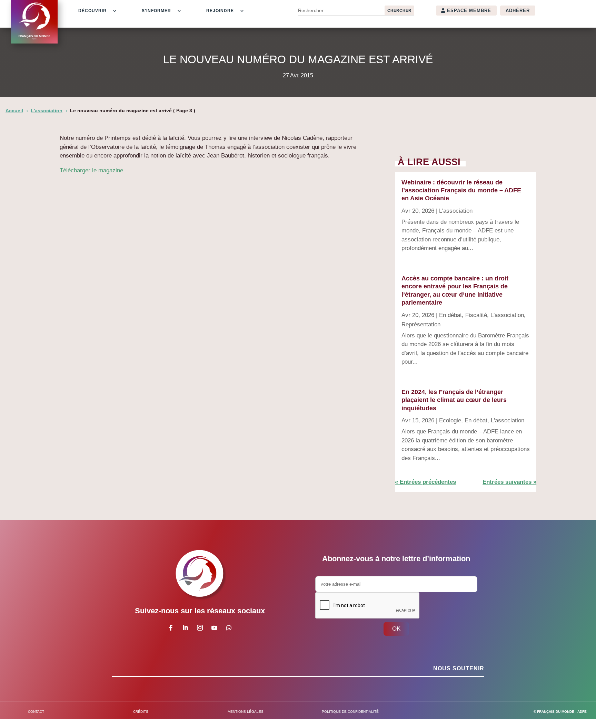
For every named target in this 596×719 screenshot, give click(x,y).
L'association (456, 211)
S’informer (156, 10)
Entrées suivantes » (509, 482)
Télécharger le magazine (91, 170)
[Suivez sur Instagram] (200, 628)
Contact (36, 711)
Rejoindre (220, 10)
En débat (450, 315)
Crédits (140, 711)
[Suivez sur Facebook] (171, 628)
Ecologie (450, 420)
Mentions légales (246, 711)
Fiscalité (476, 315)
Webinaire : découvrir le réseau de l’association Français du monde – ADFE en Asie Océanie (461, 190)
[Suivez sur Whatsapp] (229, 628)
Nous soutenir (458, 668)
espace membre (469, 10)
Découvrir (92, 10)
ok (396, 628)
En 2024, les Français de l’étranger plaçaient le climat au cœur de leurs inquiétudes (454, 400)
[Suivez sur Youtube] (214, 628)
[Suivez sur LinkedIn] (185, 628)
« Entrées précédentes (425, 482)
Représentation (420, 324)
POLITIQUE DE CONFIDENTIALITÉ (350, 711)
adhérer (518, 10)
